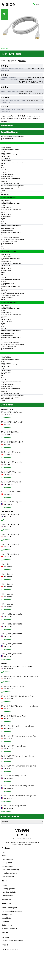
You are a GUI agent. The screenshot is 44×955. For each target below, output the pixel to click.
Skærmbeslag (8, 876)
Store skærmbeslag (10, 870)
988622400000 (5, 111)
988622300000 (5, 102)
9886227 (3, 91)
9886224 (19, 109)
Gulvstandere (7, 866)
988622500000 (5, 70)
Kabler (3, 48)
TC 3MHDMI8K (8, 78)
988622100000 (13, 79)
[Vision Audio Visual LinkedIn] (17, 834)
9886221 (3, 79)
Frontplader (7, 863)
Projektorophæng (9, 873)
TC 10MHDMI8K (8, 100)
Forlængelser (7, 859)
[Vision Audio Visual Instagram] (26, 834)
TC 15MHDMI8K (8, 109)
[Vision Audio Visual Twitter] (22, 834)
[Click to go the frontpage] (8, 4)
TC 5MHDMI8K (8, 90)
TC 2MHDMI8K (8, 68)
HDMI (8, 48)
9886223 (19, 100)
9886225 (18, 68)
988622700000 (13, 91)
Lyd (3, 852)
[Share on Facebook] (6, 60)
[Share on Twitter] (9, 60)
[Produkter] (41, 4)
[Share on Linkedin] (11, 60)
